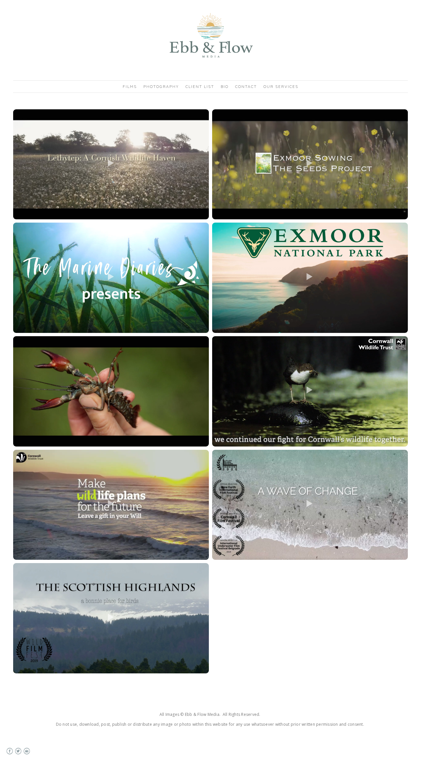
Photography (161, 86)
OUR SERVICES (280, 86)
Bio (225, 86)
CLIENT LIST (200, 86)
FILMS (130, 86)
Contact (246, 86)
